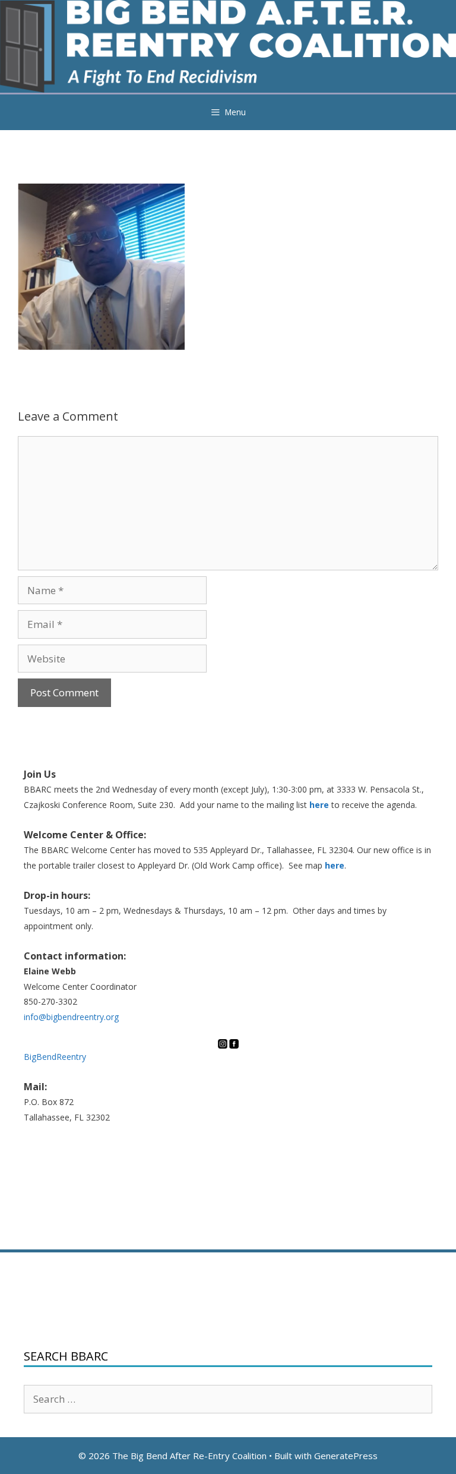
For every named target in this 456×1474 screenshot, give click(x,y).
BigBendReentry (55, 1056)
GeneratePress (346, 1456)
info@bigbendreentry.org (71, 1016)
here (319, 804)
